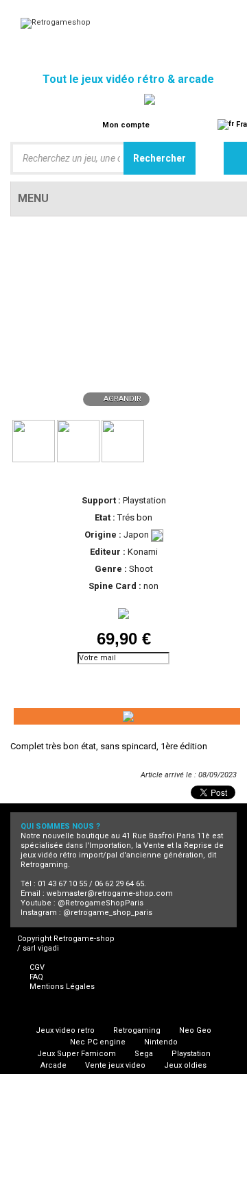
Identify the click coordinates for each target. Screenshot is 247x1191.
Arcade (53, 1065)
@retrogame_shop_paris (107, 912)
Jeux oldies (185, 1065)
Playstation (191, 1053)
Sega (143, 1053)
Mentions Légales (62, 986)
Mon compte (126, 125)
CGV (37, 967)
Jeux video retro (65, 1030)
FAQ (36, 977)
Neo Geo (195, 1030)
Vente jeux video (115, 1065)
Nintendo (161, 1042)
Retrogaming (137, 1030)
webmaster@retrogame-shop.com (110, 893)
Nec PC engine (98, 1042)
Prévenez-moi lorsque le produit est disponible (72, 682)
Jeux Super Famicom (76, 1053)
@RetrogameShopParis (100, 903)
